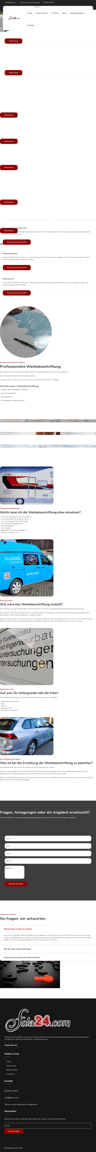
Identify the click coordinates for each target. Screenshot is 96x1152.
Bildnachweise (11, 1070)
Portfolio (55, 13)
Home (29, 13)
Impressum (10, 1074)
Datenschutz (11, 1066)
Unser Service (42, 13)
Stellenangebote (77, 13)
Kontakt (31, 25)
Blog (64, 13)
